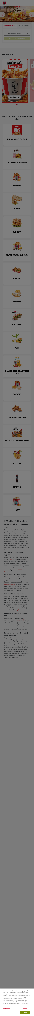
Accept (25, 1012)
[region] (17, 1002)
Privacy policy (7, 1005)
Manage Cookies (6, 1008)
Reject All (25, 1008)
